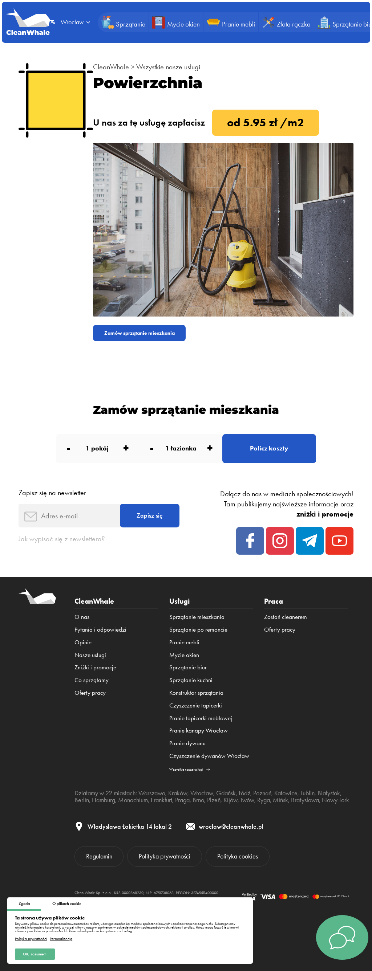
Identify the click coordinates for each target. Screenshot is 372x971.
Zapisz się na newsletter (52, 492)
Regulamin (99, 856)
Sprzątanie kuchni (191, 680)
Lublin (307, 793)
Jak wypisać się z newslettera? (62, 538)
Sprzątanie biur (188, 667)
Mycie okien (184, 654)
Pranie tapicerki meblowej (200, 718)
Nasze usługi (90, 654)
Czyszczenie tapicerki (195, 705)
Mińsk (280, 800)
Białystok (329, 793)
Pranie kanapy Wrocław (198, 730)
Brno (198, 800)
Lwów (247, 800)
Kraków (177, 793)
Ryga (263, 800)
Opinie (83, 642)
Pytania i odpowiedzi (100, 629)
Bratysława (305, 800)
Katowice (286, 793)
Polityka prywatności (31, 939)
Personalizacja (61, 939)
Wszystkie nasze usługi (168, 66)
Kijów (230, 800)
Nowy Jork (335, 800)
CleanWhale (111, 66)
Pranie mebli (184, 642)
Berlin (81, 800)
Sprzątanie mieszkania (197, 616)
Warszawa (151, 793)
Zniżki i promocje (95, 667)
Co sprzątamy (91, 680)
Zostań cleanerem (285, 616)
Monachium (133, 800)
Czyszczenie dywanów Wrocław (209, 755)
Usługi (179, 601)
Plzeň (214, 800)
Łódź (244, 793)
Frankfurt (161, 800)
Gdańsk (226, 793)
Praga (182, 800)
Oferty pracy (90, 692)
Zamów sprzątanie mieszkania (139, 333)
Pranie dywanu (187, 743)
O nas (81, 616)
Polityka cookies (237, 856)
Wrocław (201, 793)
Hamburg (103, 800)
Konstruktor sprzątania (196, 692)
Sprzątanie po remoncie (198, 629)
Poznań (262, 793)
